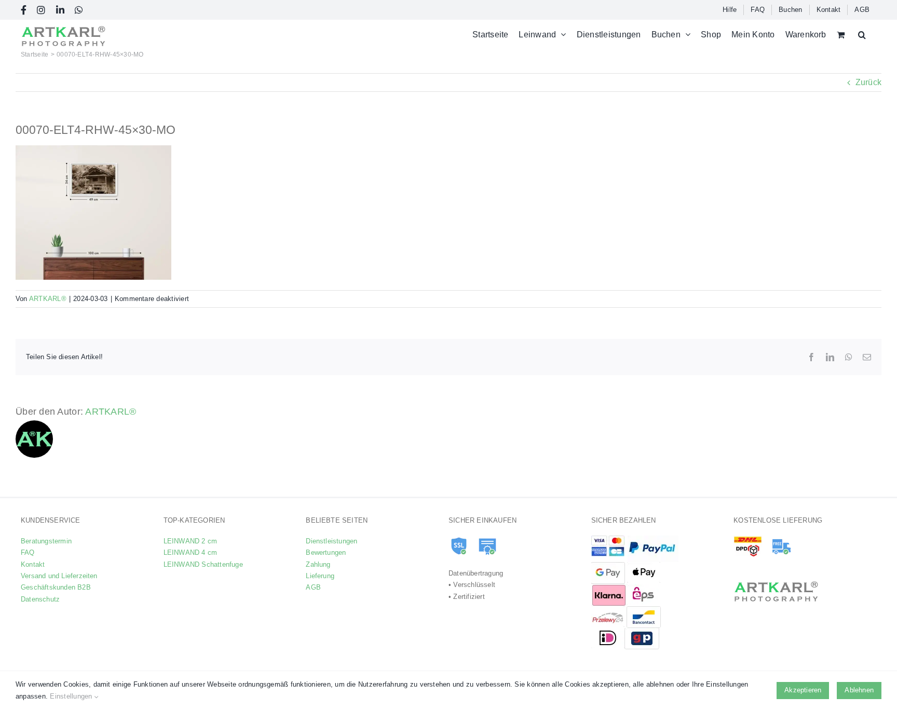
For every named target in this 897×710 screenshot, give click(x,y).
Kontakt (33, 564)
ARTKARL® (47, 299)
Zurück (868, 82)
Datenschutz (40, 599)
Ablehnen (859, 690)
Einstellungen (72, 696)
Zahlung (318, 564)
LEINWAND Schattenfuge (203, 564)
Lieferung (320, 576)
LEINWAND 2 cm (191, 541)
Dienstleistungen (331, 541)
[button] (862, 34)
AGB (313, 587)
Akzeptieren (802, 690)
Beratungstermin (46, 541)
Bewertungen (326, 552)
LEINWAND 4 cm (191, 552)
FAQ (28, 552)
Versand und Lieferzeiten (59, 576)
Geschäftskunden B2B (56, 587)
